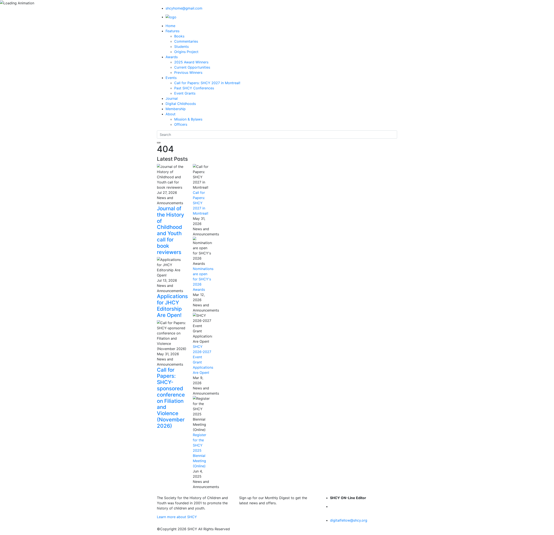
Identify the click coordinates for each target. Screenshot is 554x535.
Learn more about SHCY (177, 517)
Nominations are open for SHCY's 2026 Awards (203, 279)
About (171, 114)
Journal (172, 98)
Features (172, 31)
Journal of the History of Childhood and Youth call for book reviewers (170, 230)
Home (170, 26)
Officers (180, 124)
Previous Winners (188, 72)
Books (179, 36)
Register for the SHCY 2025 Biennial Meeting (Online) (199, 450)
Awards (172, 57)
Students (181, 46)
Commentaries (186, 41)
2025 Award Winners (191, 62)
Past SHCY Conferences (194, 88)
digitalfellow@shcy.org (348, 520)
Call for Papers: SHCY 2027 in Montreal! (207, 83)
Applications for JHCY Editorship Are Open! (172, 305)
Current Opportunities (192, 67)
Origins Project (186, 52)
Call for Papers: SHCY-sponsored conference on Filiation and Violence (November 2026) (171, 398)
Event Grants (184, 93)
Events (171, 78)
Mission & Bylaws (188, 119)
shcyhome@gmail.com (184, 8)
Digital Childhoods (181, 103)
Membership (176, 109)
